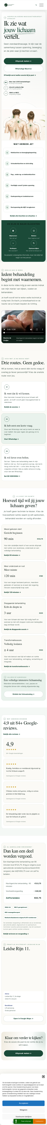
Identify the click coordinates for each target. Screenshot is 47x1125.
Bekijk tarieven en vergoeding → (16, 934)
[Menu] (40, 5)
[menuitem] (35, 5)
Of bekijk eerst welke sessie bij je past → (20, 75)
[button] (43, 1076)
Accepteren (23, 1103)
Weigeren (23, 1110)
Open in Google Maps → (23, 1018)
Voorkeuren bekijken (24, 1117)
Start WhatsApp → (11, 439)
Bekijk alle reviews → (11, 734)
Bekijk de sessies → (12, 407)
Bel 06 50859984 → (12, 476)
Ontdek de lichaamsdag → (24, 694)
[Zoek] (35, 5)
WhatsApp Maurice (23, 69)
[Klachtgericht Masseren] (19, 5)
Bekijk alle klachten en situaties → (23, 216)
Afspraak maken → (23, 61)
